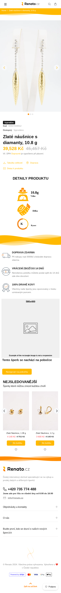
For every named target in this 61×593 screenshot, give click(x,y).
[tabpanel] (30, 66)
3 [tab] (32, 114)
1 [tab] (28, 114)
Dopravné (16, 153)
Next (57, 67)
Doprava (34, 163)
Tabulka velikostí (15, 163)
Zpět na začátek (30, 586)
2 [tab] (30, 114)
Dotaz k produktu (15, 168)
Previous (4, 67)
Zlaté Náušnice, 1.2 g (45, 433)
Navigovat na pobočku (17, 372)
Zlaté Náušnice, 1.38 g (16, 433)
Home (3, 10)
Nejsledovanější (20, 382)
